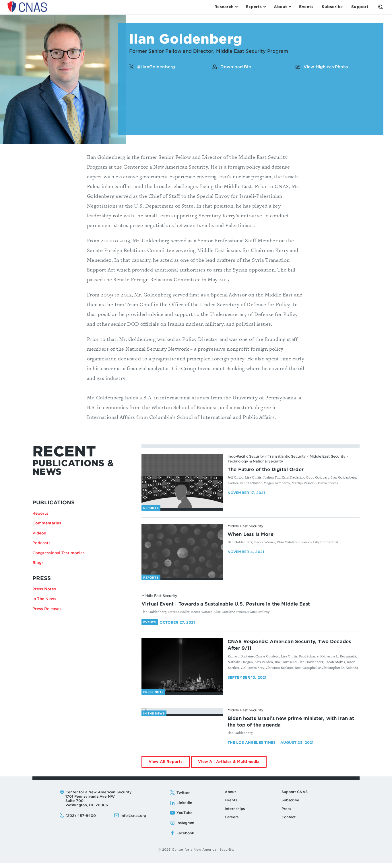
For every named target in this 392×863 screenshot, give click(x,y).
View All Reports (169, 763)
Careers (231, 817)
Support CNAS (295, 792)
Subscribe (290, 800)
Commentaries (46, 523)
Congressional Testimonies (58, 553)
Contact (289, 817)
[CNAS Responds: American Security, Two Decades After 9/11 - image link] (182, 665)
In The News (44, 599)
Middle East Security (328, 456)
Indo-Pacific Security (246, 456)
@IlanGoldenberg (156, 67)
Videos (39, 533)
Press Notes (44, 589)
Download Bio (235, 67)
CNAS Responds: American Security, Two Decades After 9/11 (289, 645)
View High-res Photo (326, 67)
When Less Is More (250, 534)
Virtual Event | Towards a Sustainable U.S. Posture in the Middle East (225, 604)
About (230, 792)
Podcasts (41, 543)
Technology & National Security (255, 461)
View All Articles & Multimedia (232, 763)
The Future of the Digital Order (266, 469)
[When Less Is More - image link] (182, 551)
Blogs (38, 563)
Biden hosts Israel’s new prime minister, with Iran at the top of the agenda (291, 722)
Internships (235, 809)
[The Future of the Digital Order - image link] (182, 481)
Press (286, 809)
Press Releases (46, 609)
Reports (40, 513)
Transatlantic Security (287, 456)
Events (231, 800)
